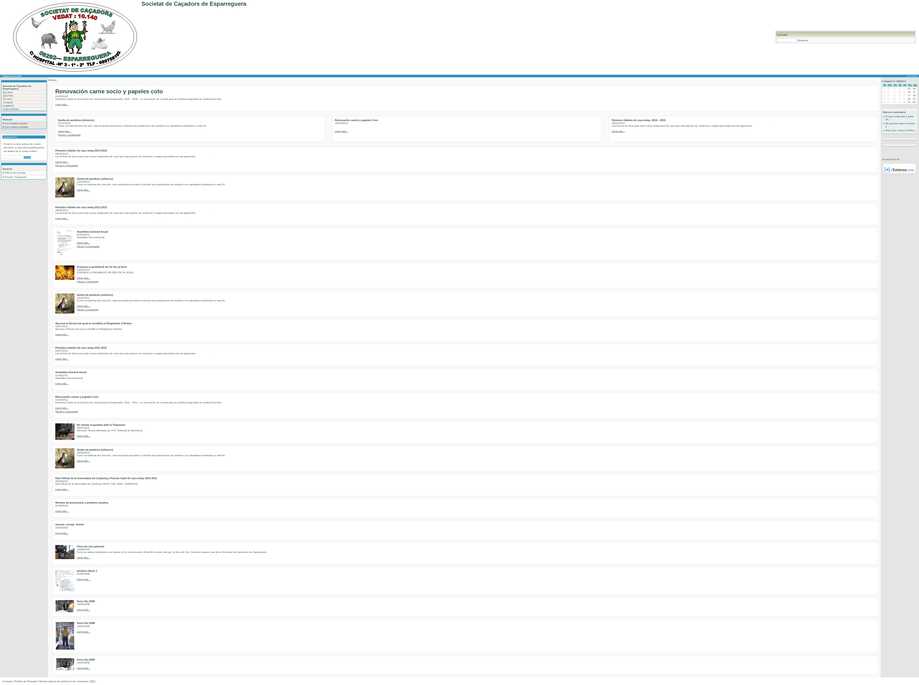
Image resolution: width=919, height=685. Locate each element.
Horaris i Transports (15, 177)
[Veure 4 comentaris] (66, 165)
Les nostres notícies (16, 123)
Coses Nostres (11, 109)
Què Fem (8, 95)
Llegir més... (62, 104)
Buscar (801, 40)
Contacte (913, 76)
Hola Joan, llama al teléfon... (901, 130)
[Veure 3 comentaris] (88, 246)
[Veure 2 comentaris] (69, 135)
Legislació (8, 105)
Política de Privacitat (26, 681)
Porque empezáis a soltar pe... (899, 118)
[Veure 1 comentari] (87, 281)
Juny (888, 81)
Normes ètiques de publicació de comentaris (63, 681)
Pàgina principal (12, 76)
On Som (7, 99)
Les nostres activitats (16, 127)
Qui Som (7, 92)
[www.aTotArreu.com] (899, 174)
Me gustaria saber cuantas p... (900, 125)
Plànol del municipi (15, 172)
